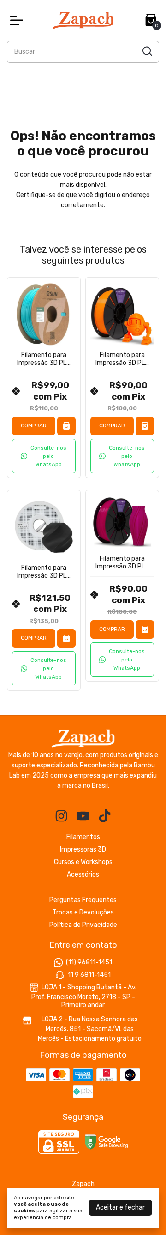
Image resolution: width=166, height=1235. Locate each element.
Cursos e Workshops (83, 862)
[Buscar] (146, 51)
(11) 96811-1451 (89, 962)
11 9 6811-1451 (89, 975)
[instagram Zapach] (61, 816)
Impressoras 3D (83, 849)
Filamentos (83, 837)
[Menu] (18, 20)
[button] (44, 456)
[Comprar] (66, 426)
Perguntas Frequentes (83, 900)
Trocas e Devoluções (83, 912)
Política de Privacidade (83, 925)
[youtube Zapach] (83, 816)
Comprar (34, 425)
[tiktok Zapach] (105, 816)
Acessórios (83, 874)
